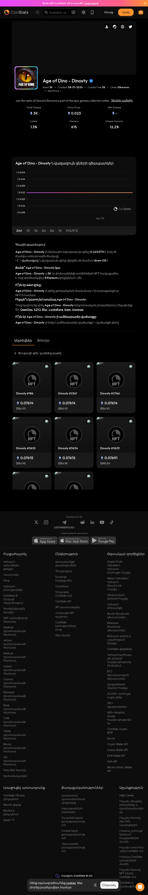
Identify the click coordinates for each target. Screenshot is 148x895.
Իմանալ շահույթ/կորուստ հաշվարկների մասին (131, 836)
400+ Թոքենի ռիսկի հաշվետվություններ (119, 718)
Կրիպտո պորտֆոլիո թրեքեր (11, 565)
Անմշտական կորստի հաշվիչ (117, 596)
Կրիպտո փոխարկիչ (114, 606)
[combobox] (37, 353)
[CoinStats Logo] (16, 12)
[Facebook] (112, 524)
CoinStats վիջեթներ (119, 648)
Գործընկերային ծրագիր (14, 610)
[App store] (45, 540)
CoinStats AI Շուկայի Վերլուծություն (13, 599)
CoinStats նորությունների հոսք (65, 626)
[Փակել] (142, 3)
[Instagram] (46, 524)
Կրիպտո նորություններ (13, 588)
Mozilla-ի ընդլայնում (10, 812)
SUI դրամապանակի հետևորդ (14, 761)
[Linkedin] (92, 524)
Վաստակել (11, 574)
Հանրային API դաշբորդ (64, 614)
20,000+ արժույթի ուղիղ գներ (119, 695)
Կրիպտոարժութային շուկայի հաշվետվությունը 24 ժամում (119, 660)
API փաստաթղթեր (67, 607)
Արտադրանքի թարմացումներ (65, 563)
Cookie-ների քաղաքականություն (73, 834)
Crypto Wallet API (117, 744)
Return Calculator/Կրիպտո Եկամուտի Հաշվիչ (118, 584)
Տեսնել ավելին (122, 100)
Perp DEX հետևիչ (14, 770)
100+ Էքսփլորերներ (117, 705)
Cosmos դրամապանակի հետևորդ (14, 683)
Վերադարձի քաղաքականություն (73, 847)
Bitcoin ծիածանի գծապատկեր (118, 615)
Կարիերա (62, 586)
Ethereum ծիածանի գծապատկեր (116, 626)
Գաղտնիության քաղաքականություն (73, 821)
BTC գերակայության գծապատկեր (118, 675)
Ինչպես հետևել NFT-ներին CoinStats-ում (130, 873)
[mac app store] (74, 540)
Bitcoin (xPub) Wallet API (119, 769)
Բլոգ (6, 580)
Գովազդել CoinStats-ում (63, 593)
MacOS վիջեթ (12, 804)
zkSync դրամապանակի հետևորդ (14, 644)
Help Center (126, 795)
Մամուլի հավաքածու (63, 578)
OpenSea (26, 309)
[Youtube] (102, 524)
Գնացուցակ (63, 571)
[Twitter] (36, 524)
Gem (67, 309)
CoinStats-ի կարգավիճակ (128, 884)
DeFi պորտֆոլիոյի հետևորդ (15, 619)
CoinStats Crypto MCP (117, 730)
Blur (44, 309)
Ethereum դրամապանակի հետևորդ (14, 696)
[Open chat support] (140, 887)
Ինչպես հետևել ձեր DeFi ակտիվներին (130, 821)
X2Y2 (37, 309)
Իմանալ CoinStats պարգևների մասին (130, 860)
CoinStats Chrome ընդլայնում (14, 797)
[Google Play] (103, 540)
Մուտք (108, 12)
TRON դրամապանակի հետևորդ (14, 735)
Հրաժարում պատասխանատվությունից (73, 799)
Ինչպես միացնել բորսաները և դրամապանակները (131, 806)
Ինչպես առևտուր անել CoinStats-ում (131, 849)
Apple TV (9, 819)
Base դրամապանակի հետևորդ (14, 709)
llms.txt (111, 738)
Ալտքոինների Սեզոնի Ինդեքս (117, 686)
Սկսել (126, 12)
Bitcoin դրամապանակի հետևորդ (14, 748)
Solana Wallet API (117, 749)
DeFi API (112, 761)
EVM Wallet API (116, 755)
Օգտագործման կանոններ (72, 810)
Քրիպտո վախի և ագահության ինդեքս (119, 639)
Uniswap (77, 309)
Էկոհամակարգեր (15, 775)
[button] (19, 230)
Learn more (91, 3)
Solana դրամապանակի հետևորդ (14, 670)
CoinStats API (63, 601)
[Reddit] (82, 524)
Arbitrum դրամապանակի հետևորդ (14, 657)
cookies (71, 883)
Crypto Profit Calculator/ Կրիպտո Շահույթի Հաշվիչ (119, 567)
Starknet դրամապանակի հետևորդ (14, 631)
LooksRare (56, 309)
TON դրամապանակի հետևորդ (14, 722)
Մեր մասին (62, 635)
